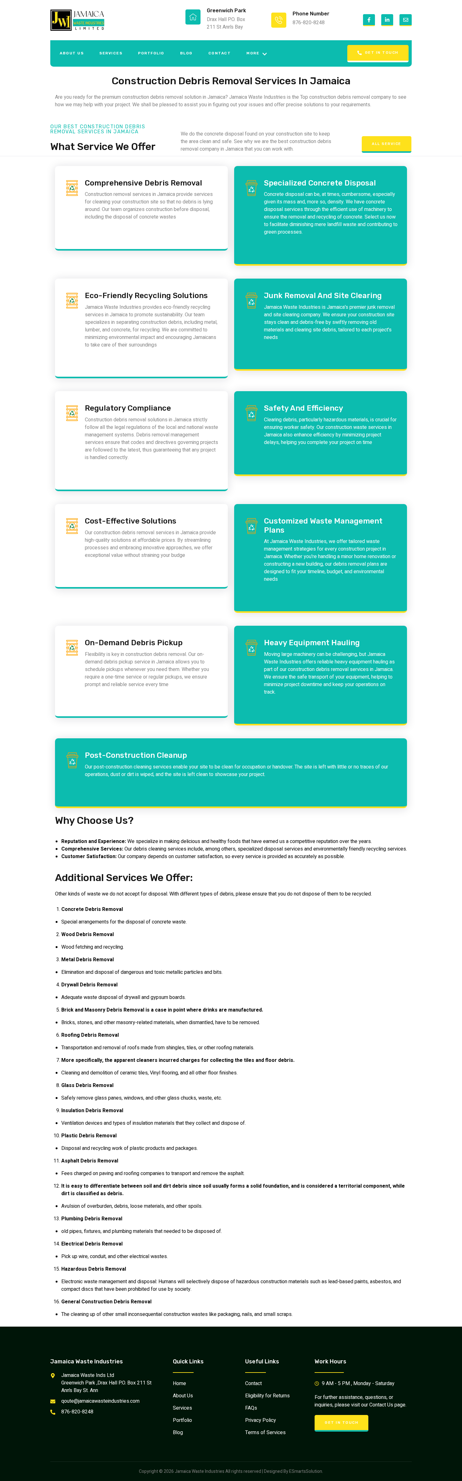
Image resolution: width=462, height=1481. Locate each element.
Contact (219, 53)
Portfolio (151, 53)
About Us (72, 53)
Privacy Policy (260, 1420)
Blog (186, 53)
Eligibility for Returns (267, 1396)
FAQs (251, 1408)
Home (179, 1383)
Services (110, 53)
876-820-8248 (309, 22)
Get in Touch (382, 52)
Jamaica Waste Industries (86, 1361)
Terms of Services (265, 1432)
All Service (386, 143)
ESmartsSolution (305, 1471)
